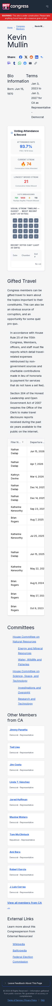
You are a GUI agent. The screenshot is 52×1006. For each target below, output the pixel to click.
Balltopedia (20, 950)
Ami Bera (15, 852)
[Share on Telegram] (25, 63)
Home (10, 27)
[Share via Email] (30, 63)
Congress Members (20, 27)
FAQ (43, 1000)
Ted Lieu (15, 747)
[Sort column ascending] (23, 442)
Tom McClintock (19, 834)
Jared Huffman (18, 799)
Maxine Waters (18, 817)
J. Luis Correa (18, 886)
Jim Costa (15, 764)
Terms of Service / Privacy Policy (22, 1000)
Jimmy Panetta (18, 729)
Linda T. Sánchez (20, 782)
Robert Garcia (18, 869)
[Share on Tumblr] (14, 63)
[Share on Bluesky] (42, 57)
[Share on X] (26, 57)
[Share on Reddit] (31, 57)
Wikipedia (19, 944)
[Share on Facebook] (20, 57)
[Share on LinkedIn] (36, 57)
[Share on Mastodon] (9, 63)
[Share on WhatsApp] (19, 63)
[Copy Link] (35, 63)
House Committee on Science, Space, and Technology (26, 676)
